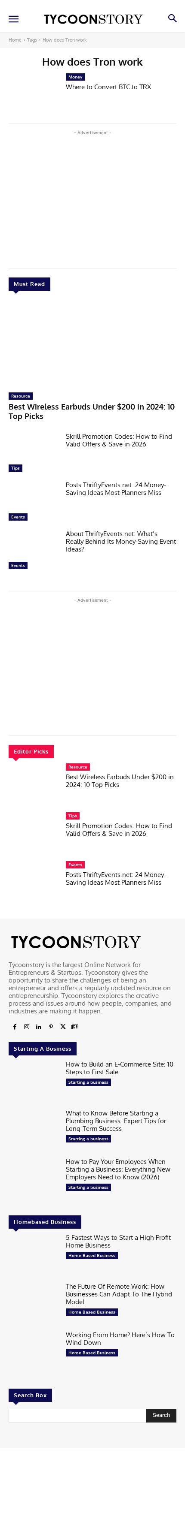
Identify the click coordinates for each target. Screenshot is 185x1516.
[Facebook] (15, 1027)
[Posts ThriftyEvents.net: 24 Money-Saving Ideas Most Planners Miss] (34, 503)
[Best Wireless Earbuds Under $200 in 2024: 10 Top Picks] (92, 344)
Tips (15, 468)
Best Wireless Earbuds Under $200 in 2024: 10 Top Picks (120, 781)
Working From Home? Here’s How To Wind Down (120, 1339)
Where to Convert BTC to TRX (108, 87)
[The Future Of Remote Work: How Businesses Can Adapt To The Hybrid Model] (34, 1304)
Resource (20, 396)
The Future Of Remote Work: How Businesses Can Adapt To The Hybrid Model (119, 1294)
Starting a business (88, 1082)
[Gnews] (75, 1027)
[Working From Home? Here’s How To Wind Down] (34, 1353)
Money (75, 77)
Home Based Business (91, 1255)
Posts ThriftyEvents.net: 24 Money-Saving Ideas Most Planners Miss (116, 489)
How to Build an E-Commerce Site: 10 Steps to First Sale (119, 1068)
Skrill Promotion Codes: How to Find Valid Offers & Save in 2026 (119, 440)
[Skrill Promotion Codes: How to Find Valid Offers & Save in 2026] (34, 454)
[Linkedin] (39, 1027)
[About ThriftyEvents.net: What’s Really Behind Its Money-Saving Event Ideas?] (34, 552)
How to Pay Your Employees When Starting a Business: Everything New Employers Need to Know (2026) (118, 1169)
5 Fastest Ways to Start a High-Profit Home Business (118, 1241)
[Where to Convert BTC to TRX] (34, 95)
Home (15, 40)
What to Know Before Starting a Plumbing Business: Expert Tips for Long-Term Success (116, 1121)
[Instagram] (27, 1027)
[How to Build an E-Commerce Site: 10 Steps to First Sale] (34, 1082)
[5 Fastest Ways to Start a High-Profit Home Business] (34, 1256)
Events (18, 517)
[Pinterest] (51, 1027)
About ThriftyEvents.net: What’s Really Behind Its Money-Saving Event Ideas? (121, 541)
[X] (63, 1027)
